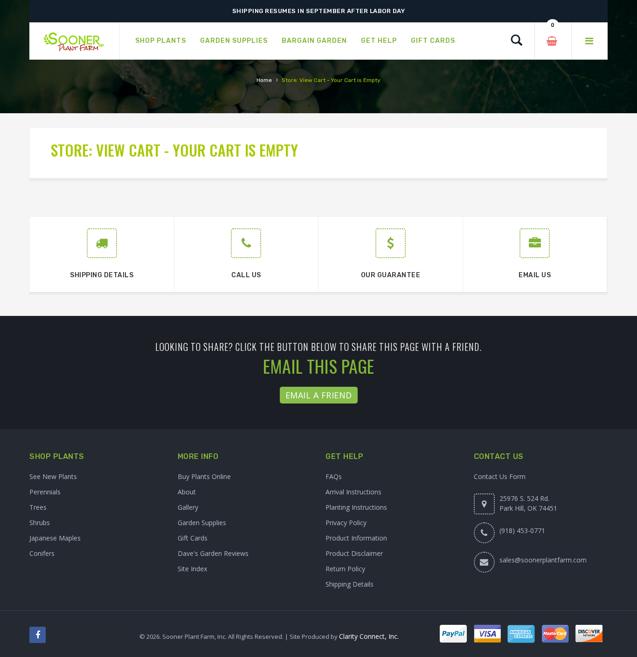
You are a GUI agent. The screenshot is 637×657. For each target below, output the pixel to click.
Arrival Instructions (353, 491)
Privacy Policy (346, 522)
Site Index (192, 568)
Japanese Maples (55, 538)
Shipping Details (349, 584)
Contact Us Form (500, 476)
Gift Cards (193, 538)
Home (264, 80)
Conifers (42, 553)
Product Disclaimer (354, 553)
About (187, 491)
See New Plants (53, 476)
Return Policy (345, 568)
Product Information (356, 538)
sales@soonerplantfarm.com (543, 559)
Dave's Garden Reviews (213, 553)
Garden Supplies (202, 522)
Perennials (45, 491)
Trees (38, 507)
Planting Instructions (356, 507)
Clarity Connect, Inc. (369, 636)
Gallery (188, 507)
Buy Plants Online (204, 476)
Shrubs (39, 522)
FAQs (333, 476)
